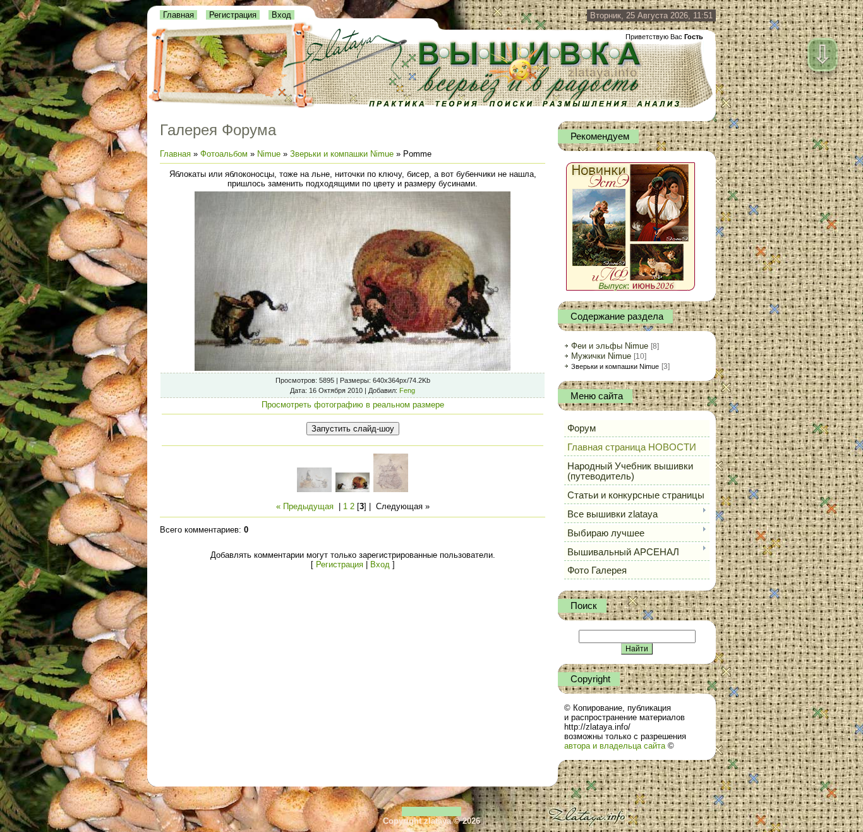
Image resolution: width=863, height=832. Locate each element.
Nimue (269, 154)
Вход (281, 15)
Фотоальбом (224, 154)
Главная (178, 15)
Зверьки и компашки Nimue (342, 154)
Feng (407, 390)
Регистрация (232, 15)
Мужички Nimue (601, 356)
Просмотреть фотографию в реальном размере (353, 404)
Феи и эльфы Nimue (609, 346)
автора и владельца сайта (614, 746)
